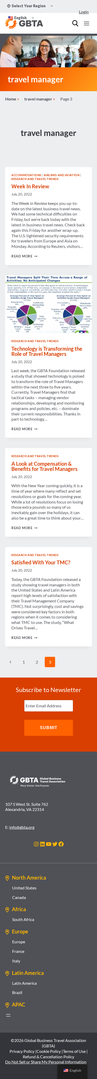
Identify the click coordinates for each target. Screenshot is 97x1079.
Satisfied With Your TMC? (40, 562)
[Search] (75, 23)
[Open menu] (86, 23)
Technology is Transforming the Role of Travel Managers (46, 351)
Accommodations (26, 175)
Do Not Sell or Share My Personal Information (45, 1061)
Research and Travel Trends (35, 179)
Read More (24, 256)
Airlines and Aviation (62, 175)
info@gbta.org (21, 827)
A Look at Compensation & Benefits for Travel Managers (44, 466)
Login (84, 11)
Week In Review (30, 186)
